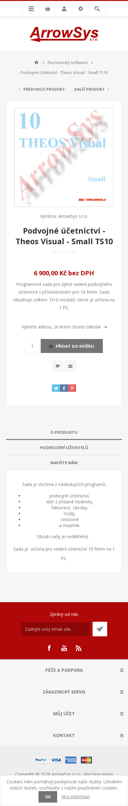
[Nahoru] (36, 62)
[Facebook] (49, 648)
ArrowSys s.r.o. (73, 216)
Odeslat (100, 629)
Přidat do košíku (75, 346)
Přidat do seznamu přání (57, 366)
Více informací (76, 796)
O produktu (64, 432)
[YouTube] (64, 648)
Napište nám (64, 462)
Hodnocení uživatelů (64, 447)
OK (48, 796)
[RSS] (79, 648)
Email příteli (70, 366)
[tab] (64, 432)
